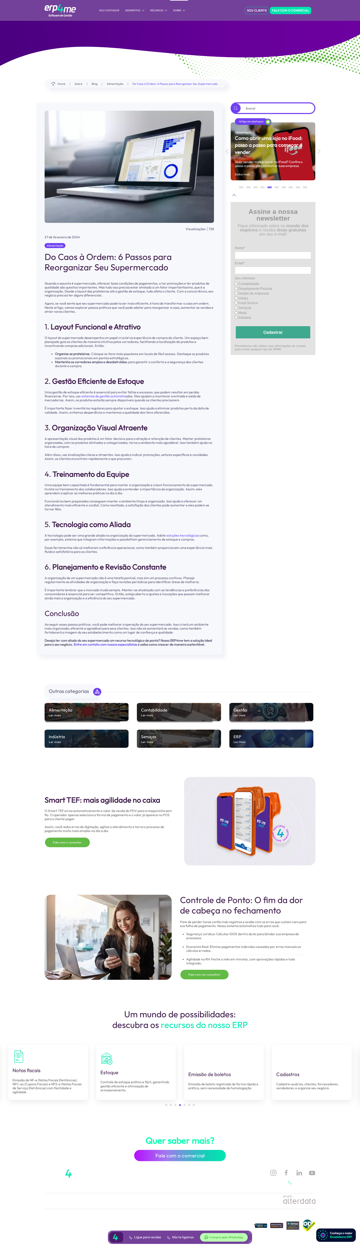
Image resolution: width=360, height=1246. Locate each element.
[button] (227, 151)
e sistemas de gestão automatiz (102, 396)
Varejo (243, 298)
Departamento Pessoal (255, 288)
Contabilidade (248, 284)
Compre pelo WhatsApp (226, 1237)
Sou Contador (109, 10)
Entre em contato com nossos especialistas (105, 644)
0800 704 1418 (304, 1183)
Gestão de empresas (253, 293)
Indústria (244, 317)
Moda (242, 313)
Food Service (248, 303)
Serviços (244, 308)
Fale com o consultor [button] (67, 842)
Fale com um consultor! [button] (204, 974)
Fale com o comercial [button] (180, 1155)
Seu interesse (245, 278)
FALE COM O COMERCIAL (290, 10)
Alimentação (55, 245)
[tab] (241, 187)
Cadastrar (273, 332)
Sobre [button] (177, 10)
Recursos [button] (156, 10)
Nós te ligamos (182, 1237)
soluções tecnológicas (182, 535)
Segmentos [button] (132, 10)
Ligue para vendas (147, 1237)
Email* (240, 263)
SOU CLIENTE (257, 10)
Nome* (240, 248)
